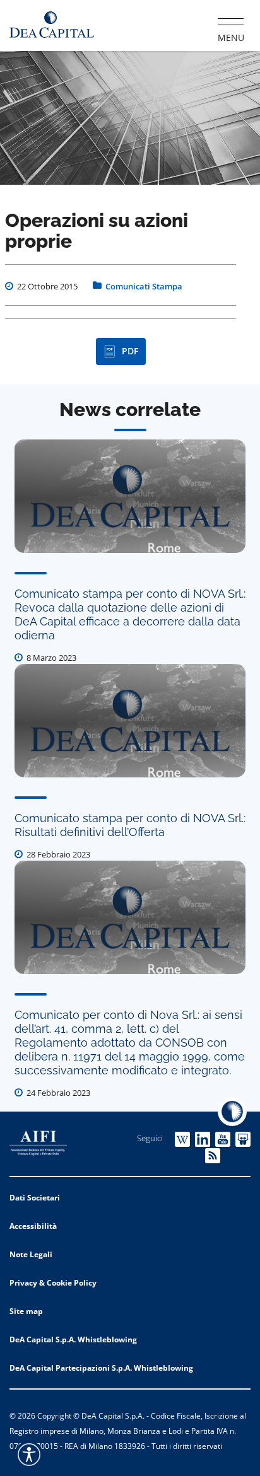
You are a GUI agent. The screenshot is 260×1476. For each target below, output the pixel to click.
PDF (130, 351)
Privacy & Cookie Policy (53, 1282)
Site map (26, 1311)
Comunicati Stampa (143, 286)
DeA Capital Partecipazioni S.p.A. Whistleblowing (101, 1368)
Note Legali (30, 1254)
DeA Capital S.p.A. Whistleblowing (73, 1339)
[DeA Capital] (51, 25)
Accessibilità (33, 1226)
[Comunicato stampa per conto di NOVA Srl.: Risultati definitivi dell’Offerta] (130, 720)
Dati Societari (34, 1197)
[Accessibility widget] (29, 1454)
